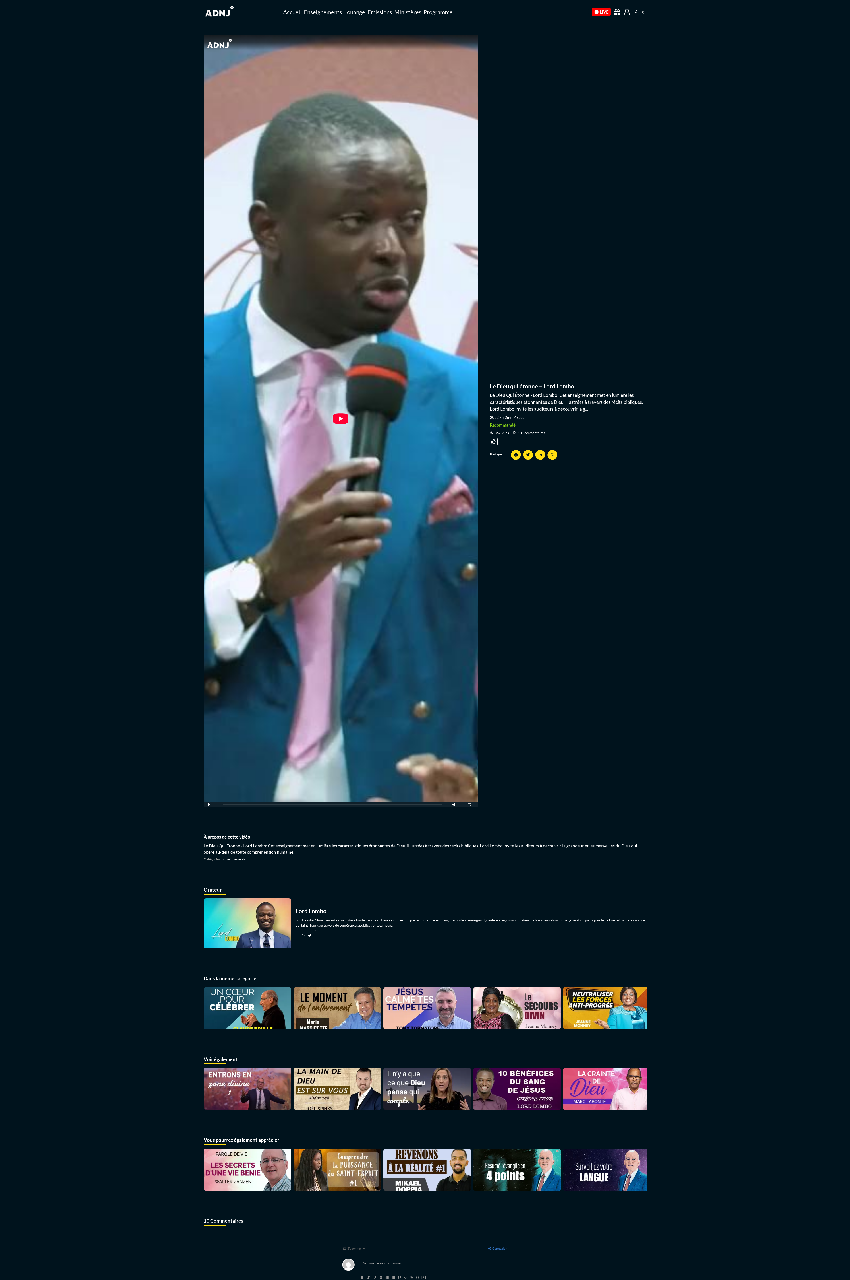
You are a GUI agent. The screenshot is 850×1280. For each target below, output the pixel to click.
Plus (639, 12)
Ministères (407, 12)
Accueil (292, 12)
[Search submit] (586, 11)
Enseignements (323, 12)
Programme (438, 12)
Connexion (499, 1248)
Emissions (379, 12)
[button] (516, 455)
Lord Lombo (311, 911)
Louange (354, 12)
